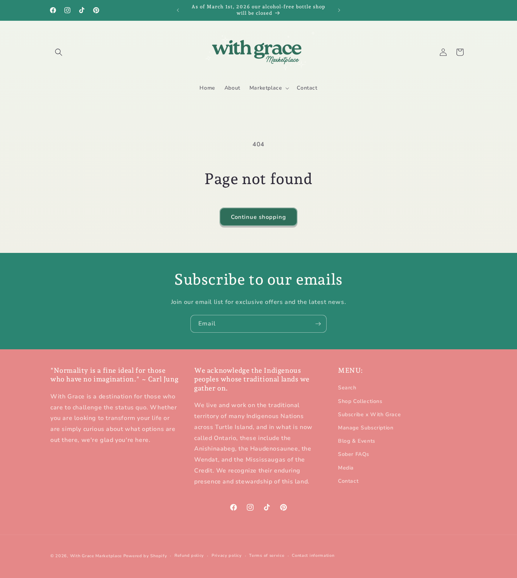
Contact (348, 481)
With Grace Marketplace (96, 556)
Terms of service (266, 555)
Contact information (313, 555)
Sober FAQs (353, 454)
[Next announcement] (339, 10)
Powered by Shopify (145, 556)
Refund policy (189, 555)
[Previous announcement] (178, 10)
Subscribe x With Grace (369, 414)
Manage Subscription (365, 427)
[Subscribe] (318, 324)
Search (347, 388)
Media (346, 467)
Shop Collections (360, 401)
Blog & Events (356, 441)
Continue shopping (258, 217)
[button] (58, 52)
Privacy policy (227, 555)
